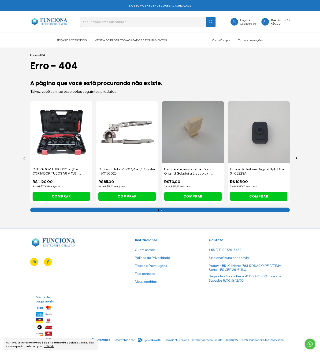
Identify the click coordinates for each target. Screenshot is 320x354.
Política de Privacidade (152, 258)
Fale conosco (145, 274)
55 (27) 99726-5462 (226, 250)
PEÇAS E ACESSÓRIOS (71, 40)
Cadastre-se (248, 23)
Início (33, 55)
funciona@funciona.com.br (229, 258)
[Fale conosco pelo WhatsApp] (310, 344)
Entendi (49, 346)
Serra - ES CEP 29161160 (227, 270)
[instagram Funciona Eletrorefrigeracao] (34, 262)
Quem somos (145, 250)
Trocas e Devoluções (151, 266)
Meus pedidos (145, 281)
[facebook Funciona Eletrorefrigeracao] (48, 262)
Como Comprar (222, 40)
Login (244, 20)
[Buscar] (211, 22)
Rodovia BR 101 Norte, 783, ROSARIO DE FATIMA (245, 266)
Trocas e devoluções (250, 40)
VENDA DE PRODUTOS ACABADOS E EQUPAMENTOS (131, 40)
